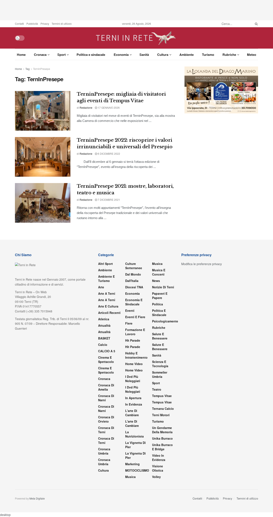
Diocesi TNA (134, 287)
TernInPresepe (41, 69)
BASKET (104, 338)
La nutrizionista (134, 434)
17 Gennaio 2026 (108, 107)
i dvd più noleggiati (132, 378)
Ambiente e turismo (106, 278)
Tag (27, 69)
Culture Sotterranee (133, 265)
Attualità (104, 325)
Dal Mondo (133, 274)
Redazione (86, 107)
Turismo (208, 54)
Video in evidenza (158, 457)
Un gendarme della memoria (162, 430)
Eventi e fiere (135, 317)
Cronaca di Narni (106, 408)
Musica (130, 477)
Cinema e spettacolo (106, 359)
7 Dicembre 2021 (108, 199)
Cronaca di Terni (106, 430)
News (156, 281)
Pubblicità (32, 23)
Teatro (156, 389)
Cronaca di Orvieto (106, 419)
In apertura (133, 398)
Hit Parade (132, 340)
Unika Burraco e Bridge (162, 447)
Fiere (128, 323)
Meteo (251, 54)
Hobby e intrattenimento (136, 355)
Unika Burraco (162, 438)
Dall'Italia (131, 281)
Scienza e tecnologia (160, 364)
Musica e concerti (158, 272)
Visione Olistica (157, 468)
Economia (121, 54)
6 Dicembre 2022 (108, 153)
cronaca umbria (104, 462)
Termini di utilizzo (62, 23)
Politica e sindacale (91, 54)
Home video (134, 364)
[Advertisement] (136, 9)
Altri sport (105, 263)
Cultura (162, 54)
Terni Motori (161, 415)
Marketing (132, 464)
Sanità (144, 54)
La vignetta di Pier (135, 444)
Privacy (45, 23)
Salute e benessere (159, 336)
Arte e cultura (108, 306)
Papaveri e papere (159, 295)
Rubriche (229, 54)
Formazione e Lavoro (135, 332)
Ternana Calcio (163, 408)
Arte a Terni (106, 293)
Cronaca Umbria (104, 451)
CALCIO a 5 (106, 351)
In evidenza (133, 404)
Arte (101, 287)
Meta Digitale (37, 498)
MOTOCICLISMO (137, 470)
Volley (156, 477)
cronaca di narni (106, 398)
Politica (157, 304)
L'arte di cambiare (132, 413)
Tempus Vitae (162, 396)
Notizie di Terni (163, 287)
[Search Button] (255, 23)
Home (21, 54)
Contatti (19, 23)
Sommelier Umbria (159, 374)
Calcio (102, 344)
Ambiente (186, 54)
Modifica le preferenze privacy (201, 264)
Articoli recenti (109, 312)
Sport (61, 54)
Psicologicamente (165, 321)
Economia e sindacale (133, 302)
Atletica (103, 319)
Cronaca (40, 54)
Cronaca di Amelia (106, 387)
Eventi (129, 310)
